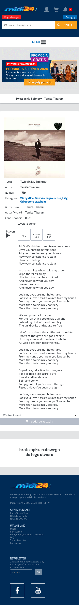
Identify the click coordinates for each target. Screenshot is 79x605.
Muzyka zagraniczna (48, 198)
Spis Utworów (18, 540)
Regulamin (16, 531)
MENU (36, 42)
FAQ (12, 537)
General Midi (36, 235)
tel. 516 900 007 (19, 518)
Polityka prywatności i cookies (27, 534)
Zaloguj (70, 17)
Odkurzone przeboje (33, 201)
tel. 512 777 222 (18, 515)
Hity (64, 198)
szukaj (68, 25)
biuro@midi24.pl (19, 512)
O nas (13, 528)
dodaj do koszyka (41, 421)
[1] (65, 10)
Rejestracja (11, 17)
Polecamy (15, 542)
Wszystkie (27, 198)
